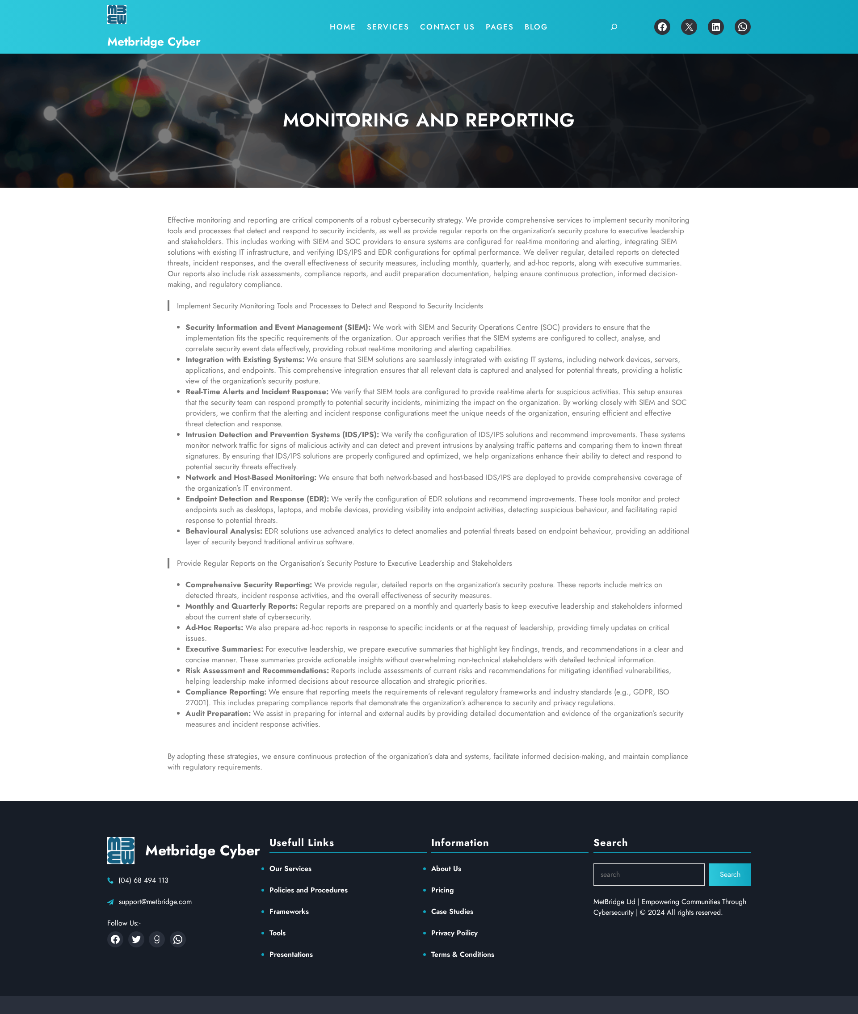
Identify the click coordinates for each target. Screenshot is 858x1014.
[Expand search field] (614, 26)
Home (343, 26)
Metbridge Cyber (154, 41)
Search (730, 874)
